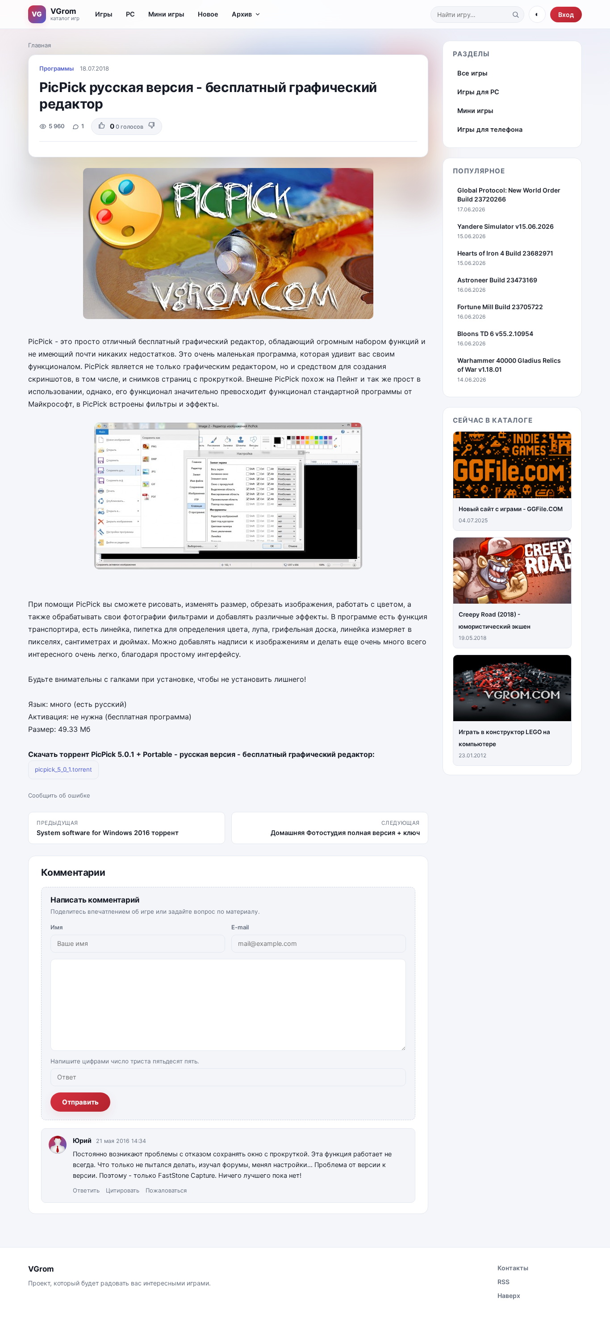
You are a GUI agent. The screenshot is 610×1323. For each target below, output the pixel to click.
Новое (208, 14)
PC (130, 14)
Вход (566, 14)
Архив (242, 14)
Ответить (86, 1190)
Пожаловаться (166, 1190)
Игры (104, 14)
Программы (56, 68)
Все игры (472, 73)
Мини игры (166, 14)
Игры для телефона (489, 130)
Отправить (80, 1102)
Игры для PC (478, 92)
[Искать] (515, 14)
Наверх (508, 1295)
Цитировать (122, 1190)
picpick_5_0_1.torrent (63, 769)
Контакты (512, 1268)
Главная (39, 45)
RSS (503, 1281)
